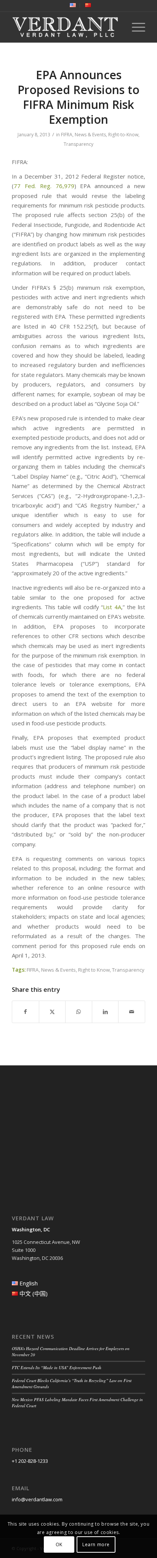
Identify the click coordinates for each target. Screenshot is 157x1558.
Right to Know (94, 969)
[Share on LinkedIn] (105, 1011)
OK (59, 1544)
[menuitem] (73, 5)
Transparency (78, 144)
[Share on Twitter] (52, 1011)
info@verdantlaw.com (37, 1499)
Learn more (96, 1544)
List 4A (112, 607)
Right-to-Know (123, 134)
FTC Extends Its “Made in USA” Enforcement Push (56, 1367)
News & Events (90, 134)
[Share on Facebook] (25, 1011)
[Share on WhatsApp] (79, 1011)
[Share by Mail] (132, 1011)
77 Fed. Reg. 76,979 (44, 186)
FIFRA (66, 134)
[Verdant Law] (65, 27)
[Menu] (134, 27)
